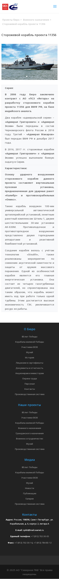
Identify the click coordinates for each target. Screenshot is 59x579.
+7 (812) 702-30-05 (40, 536)
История (29, 357)
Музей (29, 352)
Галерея (29, 498)
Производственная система (29, 394)
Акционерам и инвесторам (29, 373)
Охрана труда (29, 378)
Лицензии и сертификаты (29, 362)
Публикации (29, 493)
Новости (29, 488)
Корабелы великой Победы (29, 341)
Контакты (29, 388)
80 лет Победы (29, 336)
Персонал (29, 383)
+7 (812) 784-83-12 (42, 542)
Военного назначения (29, 428)
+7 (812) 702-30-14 (23, 542)
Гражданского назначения (30, 433)
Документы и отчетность (29, 368)
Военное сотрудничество (29, 438)
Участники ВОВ (29, 347)
